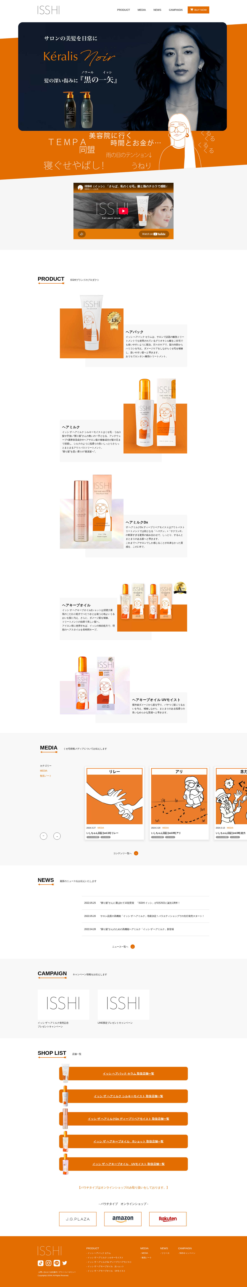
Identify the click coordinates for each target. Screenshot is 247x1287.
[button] (43, 836)
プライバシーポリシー (67, 1272)
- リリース (165, 1253)
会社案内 (53, 1272)
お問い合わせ (43, 1272)
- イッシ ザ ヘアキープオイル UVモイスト (106, 1271)
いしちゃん (105, 837)
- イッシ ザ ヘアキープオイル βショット (105, 1266)
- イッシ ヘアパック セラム (98, 1253)
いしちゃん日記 (93, 837)
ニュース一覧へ (120, 946)
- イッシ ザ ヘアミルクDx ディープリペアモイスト (109, 1262)
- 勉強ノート (146, 1257)
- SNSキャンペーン (186, 1253)
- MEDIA (144, 1253)
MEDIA (43, 771)
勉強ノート (45, 776)
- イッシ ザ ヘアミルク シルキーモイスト (104, 1257)
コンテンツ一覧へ (122, 853)
